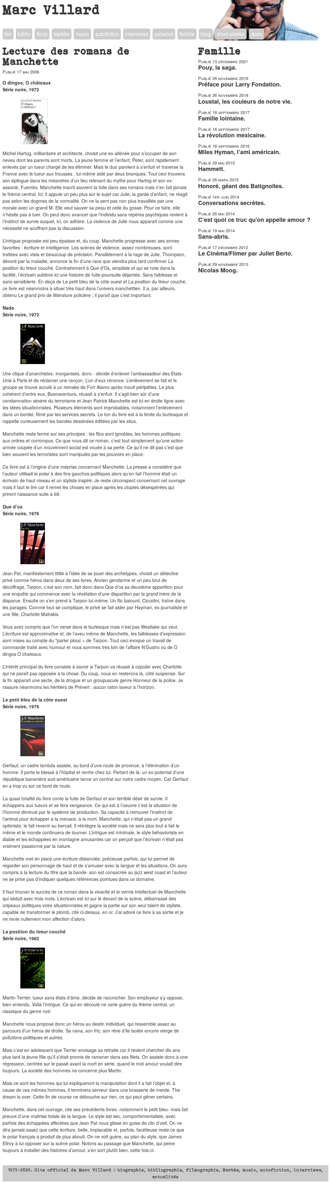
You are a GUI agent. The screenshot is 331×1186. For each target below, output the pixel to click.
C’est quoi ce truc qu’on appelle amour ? (254, 219)
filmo (42, 34)
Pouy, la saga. (217, 67)
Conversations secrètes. (231, 203)
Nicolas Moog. (218, 270)
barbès (61, 34)
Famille (219, 51)
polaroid (164, 34)
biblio (24, 34)
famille (187, 34)
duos (256, 34)
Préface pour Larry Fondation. (239, 84)
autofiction (107, 34)
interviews (136, 34)
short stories (231, 34)
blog (206, 34)
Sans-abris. (214, 236)
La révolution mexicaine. (232, 135)
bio (8, 34)
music (82, 34)
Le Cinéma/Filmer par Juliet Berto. (245, 253)
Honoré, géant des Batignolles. (240, 186)
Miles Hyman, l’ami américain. (239, 152)
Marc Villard (52, 9)
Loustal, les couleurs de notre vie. (245, 101)
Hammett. (211, 169)
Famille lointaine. (221, 118)
